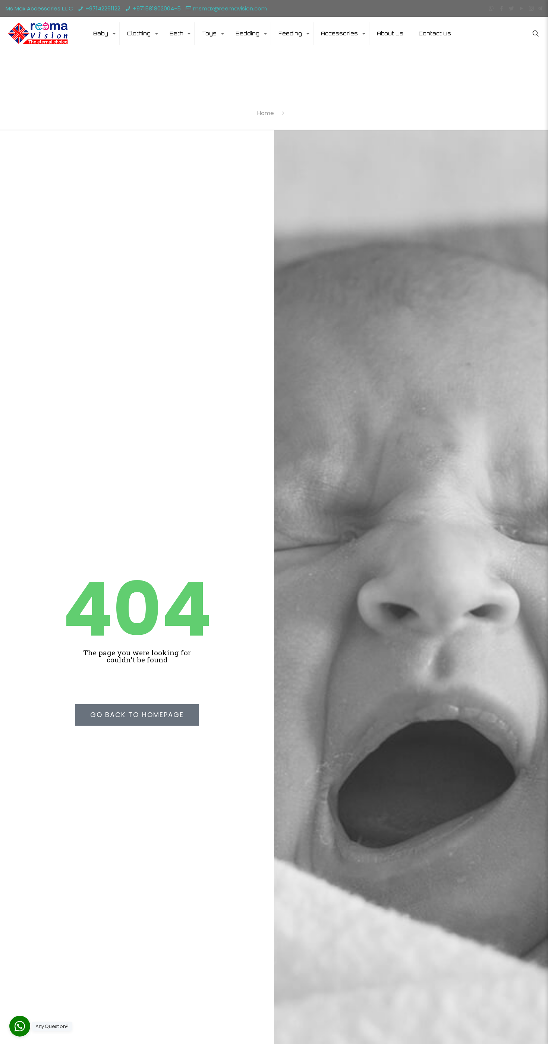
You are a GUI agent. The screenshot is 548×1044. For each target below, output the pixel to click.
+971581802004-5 (157, 8)
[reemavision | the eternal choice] (37, 33)
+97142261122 (102, 8)
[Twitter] (511, 8)
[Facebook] (501, 8)
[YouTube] (521, 8)
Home (265, 113)
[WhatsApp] (491, 8)
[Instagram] (531, 8)
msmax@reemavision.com (230, 8)
